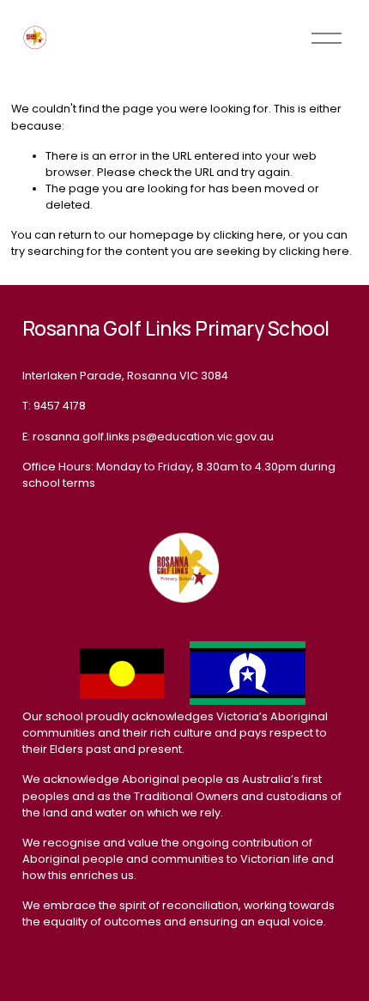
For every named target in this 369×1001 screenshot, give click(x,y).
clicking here (248, 235)
